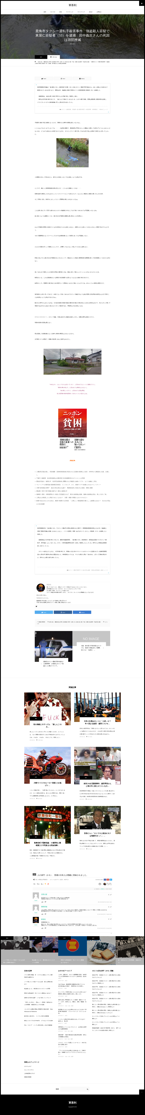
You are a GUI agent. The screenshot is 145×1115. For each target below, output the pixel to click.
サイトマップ (81, 12)
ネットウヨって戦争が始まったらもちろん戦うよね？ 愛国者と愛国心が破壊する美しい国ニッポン (72, 993)
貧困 (99, 622)
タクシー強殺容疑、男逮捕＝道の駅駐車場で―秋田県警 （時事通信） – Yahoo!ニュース (85, 109)
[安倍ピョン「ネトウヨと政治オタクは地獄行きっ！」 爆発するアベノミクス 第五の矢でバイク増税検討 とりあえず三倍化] (97, 820)
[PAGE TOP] (141, 1092)
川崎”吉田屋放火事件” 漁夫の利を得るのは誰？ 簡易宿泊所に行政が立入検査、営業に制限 (64, 488)
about (90, 12)
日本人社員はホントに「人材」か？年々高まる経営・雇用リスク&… (97, 722)
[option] (15, 950)
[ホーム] (35, 61)
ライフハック (69, 12)
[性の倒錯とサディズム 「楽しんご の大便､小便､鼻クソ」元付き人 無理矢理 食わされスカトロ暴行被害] (47, 708)
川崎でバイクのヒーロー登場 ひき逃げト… (47, 784)
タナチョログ (27, 1066)
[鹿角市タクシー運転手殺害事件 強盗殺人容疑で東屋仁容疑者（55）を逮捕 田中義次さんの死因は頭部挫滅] (53, 646)
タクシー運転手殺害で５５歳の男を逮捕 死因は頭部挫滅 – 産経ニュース (88, 570)
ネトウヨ (52, 12)
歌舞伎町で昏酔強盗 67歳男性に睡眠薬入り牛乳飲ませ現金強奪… (47, 844)
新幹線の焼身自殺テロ (41, 317)
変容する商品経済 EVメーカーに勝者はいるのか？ (37, 993)
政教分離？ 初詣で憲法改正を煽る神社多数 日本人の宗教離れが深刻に (72, 1035)
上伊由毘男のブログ (29, 1073)
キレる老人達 (77, 622)
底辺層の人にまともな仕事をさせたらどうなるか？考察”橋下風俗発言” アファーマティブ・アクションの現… (72, 1011)
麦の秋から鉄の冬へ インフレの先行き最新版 (36, 1016)
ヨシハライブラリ (29, 1070)
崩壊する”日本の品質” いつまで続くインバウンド (37, 997)
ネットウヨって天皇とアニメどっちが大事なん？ (105, 1016)
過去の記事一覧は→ (42, 595)
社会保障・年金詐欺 (93, 622)
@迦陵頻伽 (44, 922)
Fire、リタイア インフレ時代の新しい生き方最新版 (38, 1025)
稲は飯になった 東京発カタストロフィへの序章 (37, 988)
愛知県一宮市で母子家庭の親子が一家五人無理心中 (51, 491)
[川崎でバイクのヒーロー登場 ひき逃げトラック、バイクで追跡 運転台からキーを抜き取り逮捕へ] (47, 765)
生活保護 (65, 622)
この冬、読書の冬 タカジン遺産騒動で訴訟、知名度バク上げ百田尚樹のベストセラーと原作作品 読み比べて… (72, 976)
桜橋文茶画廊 (27, 1077)
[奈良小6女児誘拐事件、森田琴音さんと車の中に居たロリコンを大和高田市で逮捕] (97, 765)
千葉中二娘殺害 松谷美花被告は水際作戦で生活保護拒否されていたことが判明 (60, 478)
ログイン (66, 879)
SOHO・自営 (70, 622)
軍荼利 (72, 5)
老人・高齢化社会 (56, 622)
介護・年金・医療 (84, 622)
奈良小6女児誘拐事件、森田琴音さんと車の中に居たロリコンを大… (97, 785)
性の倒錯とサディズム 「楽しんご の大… (47, 725)
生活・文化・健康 (69, 1006)
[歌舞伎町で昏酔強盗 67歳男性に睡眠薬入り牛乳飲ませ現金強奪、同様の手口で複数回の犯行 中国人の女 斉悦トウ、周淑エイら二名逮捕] (47, 825)
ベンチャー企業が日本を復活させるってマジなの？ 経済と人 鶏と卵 (72, 1020)
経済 (45, 12)
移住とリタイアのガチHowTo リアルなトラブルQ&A (38, 1020)
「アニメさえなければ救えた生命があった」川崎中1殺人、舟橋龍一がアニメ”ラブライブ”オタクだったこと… (72, 1052)
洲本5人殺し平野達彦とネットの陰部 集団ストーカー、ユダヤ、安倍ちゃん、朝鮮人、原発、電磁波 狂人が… (72, 1001)
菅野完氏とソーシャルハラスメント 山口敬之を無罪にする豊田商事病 (72, 1028)
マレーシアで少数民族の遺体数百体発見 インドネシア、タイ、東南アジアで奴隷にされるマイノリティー (68, 485)
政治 (60, 12)
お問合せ (99, 12)
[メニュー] (141, 3)
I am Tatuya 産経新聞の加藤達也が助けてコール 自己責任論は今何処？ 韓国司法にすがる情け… (72, 985)
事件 (61, 622)
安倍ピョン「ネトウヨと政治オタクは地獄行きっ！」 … (97, 834)
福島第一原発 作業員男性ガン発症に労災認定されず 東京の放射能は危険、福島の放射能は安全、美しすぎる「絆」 (72, 494)
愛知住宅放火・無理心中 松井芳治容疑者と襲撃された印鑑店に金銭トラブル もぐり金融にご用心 (66, 481)
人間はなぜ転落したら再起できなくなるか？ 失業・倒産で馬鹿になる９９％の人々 (61, 497)
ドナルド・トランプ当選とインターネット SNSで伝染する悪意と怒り (72, 1043)
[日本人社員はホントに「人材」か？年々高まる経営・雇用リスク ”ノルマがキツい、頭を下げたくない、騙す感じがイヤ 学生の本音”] (97, 707)
